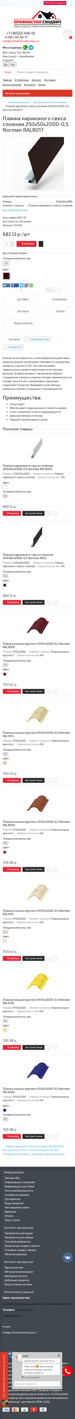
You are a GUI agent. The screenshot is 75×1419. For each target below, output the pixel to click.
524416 (39, 1150)
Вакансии (10, 1211)
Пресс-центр (12, 1220)
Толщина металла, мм (16, 258)
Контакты (30, 84)
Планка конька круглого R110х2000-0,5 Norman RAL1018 (36, 1001)
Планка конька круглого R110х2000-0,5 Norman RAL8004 (36, 823)
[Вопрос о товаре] (48, 289)
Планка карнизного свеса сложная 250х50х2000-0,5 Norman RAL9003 (28, 467)
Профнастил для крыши (19, 1233)
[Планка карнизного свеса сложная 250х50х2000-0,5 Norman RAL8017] (37, 163)
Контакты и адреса (55, 2)
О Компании (21, 79)
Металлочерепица (16, 1254)
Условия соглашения (17, 1194)
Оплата (9, 1215)
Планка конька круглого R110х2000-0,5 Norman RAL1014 (36, 734)
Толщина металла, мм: (17, 491)
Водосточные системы (18, 1284)
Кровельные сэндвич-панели (22, 1245)
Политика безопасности (19, 1190)
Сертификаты (13, 1199)
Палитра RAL (12, 1177)
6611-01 (48, 1150)
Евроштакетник (14, 1267)
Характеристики (39, 339)
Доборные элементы (17, 1280)
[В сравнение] (59, 289)
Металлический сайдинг (19, 1271)
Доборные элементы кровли (48, 1153)
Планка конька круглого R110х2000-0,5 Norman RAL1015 (36, 912)
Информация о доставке (19, 1186)
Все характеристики (15, 209)
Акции (42, 84)
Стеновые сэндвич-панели (20, 1250)
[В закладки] (53, 289)
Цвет (6, 269)
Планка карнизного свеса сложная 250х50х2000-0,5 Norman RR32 (28, 556)
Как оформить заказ (17, 1207)
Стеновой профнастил (18, 1241)
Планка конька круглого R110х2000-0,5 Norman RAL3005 (36, 645)
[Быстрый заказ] (41, 244)
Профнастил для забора (19, 1237)
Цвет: (6, 482)
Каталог (37, 79)
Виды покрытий (12, 84)
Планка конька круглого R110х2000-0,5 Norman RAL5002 (36, 1090)
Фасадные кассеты (16, 1275)
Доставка (50, 79)
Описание (14, 339)
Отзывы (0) (15, 346)
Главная (7, 79)
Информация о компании (20, 1182)
